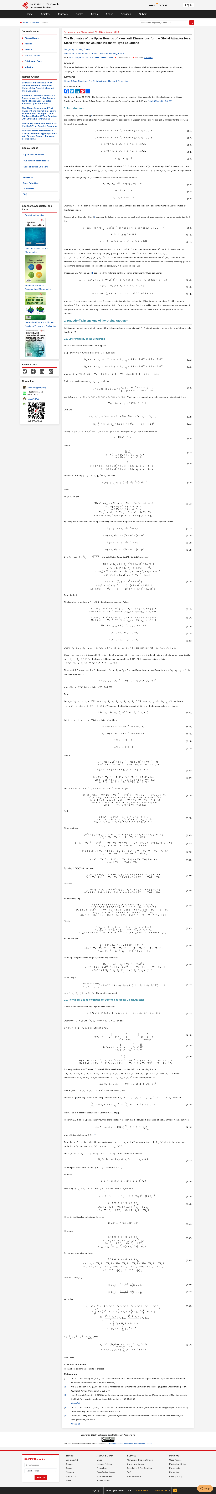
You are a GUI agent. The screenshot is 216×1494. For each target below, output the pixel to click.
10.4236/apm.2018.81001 (81, 57)
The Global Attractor (98, 81)
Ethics (99, 1460)
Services (126, 14)
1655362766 (33, 399)
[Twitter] (25, 371)
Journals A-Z (72, 1460)
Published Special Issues (36, 161)
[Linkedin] (42, 371)
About (109, 14)
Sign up (95, 1490)
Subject (69, 1464)
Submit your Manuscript (117, 1490)
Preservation (175, 1468)
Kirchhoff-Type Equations (75, 81)
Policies (174, 1455)
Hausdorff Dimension (118, 81)
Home (29, 14)
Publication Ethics (177, 1464)
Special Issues (103, 1480)
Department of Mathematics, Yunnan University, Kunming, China (94, 53)
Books (79, 14)
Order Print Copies (135, 1464)
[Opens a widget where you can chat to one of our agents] (205, 1489)
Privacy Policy (175, 1476)
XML (111, 57)
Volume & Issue (134, 1476)
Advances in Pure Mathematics (78, 32)
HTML (104, 57)
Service (131, 1455)
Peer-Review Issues (106, 1472)
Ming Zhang (84, 49)
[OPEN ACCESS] (158, 5)
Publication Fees (33, 61)
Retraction (174, 1472)
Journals (63, 14)
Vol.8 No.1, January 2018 (107, 32)
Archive (28, 49)
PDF (97, 57)
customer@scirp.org (36, 387)
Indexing (29, 67)
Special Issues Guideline (36, 167)
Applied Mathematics (34, 215)
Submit (143, 14)
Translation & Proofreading (139, 1468)
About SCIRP (105, 1455)
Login (188, 5)
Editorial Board (32, 55)
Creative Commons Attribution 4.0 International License (130, 1444)
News (94, 14)
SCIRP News (141, 1490)
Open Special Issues (34, 154)
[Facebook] (33, 371)
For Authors (102, 1468)
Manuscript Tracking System (140, 1460)
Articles (45, 14)
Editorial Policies (104, 1464)
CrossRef (75, 1403)
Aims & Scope (32, 38)
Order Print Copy (31, 183)
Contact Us (28, 188)
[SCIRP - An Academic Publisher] (40, 5)
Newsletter (28, 177)
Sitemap (70, 1472)
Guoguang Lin (70, 49)
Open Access (175, 1460)
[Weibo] (51, 371)
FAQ (25, 194)
